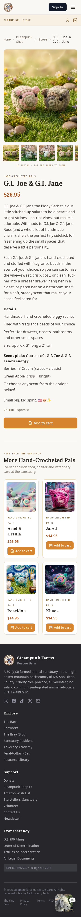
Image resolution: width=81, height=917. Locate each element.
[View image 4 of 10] (65, 153)
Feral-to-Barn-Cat (16, 753)
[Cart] (75, 20)
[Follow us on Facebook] (14, 701)
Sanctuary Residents (19, 740)
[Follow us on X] (30, 701)
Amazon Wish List (17, 793)
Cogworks (11, 728)
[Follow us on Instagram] (6, 701)
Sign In (57, 7)
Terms (41, 901)
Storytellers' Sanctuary (20, 799)
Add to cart (43, 422)
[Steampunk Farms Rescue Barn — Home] (8, 7)
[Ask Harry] (65, 903)
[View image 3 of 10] (47, 153)
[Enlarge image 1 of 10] (11, 153)
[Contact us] (38, 701)
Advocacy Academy (18, 747)
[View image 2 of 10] (29, 153)
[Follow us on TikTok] (22, 701)
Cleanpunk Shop (24, 39)
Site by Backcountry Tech (33, 893)
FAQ (51, 901)
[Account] (67, 20)
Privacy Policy (24, 902)
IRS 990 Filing (14, 839)
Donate (9, 780)
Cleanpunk (11, 20)
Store (26, 20)
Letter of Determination (21, 845)
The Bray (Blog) (15, 734)
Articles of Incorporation (22, 852)
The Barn (10, 721)
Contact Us (12, 812)
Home (7, 39)
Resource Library (16, 759)
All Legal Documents (19, 858)
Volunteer (11, 806)
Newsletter (12, 818)
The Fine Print (9, 902)
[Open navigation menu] (72, 7)
